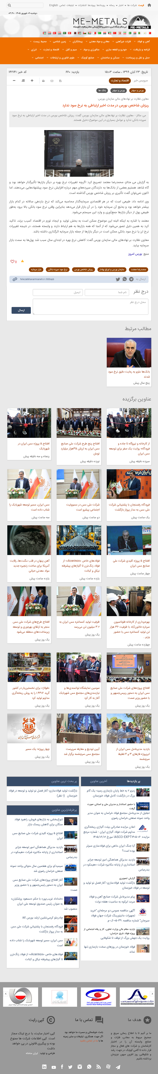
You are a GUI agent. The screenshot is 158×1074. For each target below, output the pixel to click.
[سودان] (89, 32)
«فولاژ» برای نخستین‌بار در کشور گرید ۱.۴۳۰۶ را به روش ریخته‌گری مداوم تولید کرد (31, 693)
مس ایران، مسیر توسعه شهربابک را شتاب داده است (29, 507)
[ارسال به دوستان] (52, 81)
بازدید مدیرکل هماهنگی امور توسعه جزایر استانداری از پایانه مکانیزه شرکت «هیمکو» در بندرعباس (116, 864)
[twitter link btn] (70, 1067)
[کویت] (109, 32)
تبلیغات (70, 5)
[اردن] (79, 32)
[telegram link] (131, 280)
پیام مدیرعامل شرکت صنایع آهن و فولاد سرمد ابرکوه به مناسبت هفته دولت (112, 899)
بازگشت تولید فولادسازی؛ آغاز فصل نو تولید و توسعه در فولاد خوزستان (116, 885)
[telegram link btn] (118, 1067)
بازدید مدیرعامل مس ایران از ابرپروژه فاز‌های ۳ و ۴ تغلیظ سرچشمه (133, 754)
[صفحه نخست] (149, 5)
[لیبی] (99, 32)
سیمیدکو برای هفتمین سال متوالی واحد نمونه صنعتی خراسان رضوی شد (36, 869)
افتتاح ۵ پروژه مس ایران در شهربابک (34, 446)
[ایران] (124, 32)
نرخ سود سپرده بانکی (57, 270)
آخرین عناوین (98, 781)
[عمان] (84, 32)
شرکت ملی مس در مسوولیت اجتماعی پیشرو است (83, 507)
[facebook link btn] (62, 1067)
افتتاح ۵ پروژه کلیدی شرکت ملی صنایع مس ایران (131, 563)
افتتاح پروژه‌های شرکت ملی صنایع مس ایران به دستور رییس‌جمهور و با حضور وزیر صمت (130, 693)
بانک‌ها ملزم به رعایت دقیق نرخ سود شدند (129, 374)
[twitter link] (118, 280)
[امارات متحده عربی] (44, 32)
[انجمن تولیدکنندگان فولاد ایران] (20, 997)
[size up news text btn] (32, 81)
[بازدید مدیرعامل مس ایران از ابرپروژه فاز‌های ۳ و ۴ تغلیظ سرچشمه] (129, 728)
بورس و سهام (137, 91)
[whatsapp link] (125, 280)
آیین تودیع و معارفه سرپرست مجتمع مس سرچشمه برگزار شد (82, 752)
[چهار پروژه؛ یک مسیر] (29, 728)
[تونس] (69, 32)
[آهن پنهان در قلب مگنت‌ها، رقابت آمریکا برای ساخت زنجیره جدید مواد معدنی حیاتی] (29, 540)
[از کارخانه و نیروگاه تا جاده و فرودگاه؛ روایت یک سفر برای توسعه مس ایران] (129, 423)
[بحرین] (149, 32)
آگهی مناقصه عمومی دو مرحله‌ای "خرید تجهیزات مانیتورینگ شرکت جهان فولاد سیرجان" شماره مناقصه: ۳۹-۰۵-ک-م (120, 915)
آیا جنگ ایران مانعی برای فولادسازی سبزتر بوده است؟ (110, 848)
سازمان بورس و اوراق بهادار (112, 270)
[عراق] (104, 32)
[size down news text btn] (14, 81)
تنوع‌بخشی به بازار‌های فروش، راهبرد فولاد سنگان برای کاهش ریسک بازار (38, 822)
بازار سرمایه (36, 270)
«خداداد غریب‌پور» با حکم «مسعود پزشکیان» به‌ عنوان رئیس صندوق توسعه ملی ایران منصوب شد (44, 904)
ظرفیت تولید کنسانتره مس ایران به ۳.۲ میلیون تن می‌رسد (79, 624)
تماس (62, 5)
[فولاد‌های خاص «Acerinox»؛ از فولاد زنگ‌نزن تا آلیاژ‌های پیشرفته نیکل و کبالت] (79, 540)
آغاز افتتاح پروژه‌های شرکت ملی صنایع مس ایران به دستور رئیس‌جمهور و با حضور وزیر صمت (45, 885)
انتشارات (82, 5)
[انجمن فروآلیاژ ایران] (59, 997)
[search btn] (9, 5)
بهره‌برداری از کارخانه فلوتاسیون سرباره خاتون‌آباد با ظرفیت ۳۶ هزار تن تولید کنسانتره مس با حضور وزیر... (130, 629)
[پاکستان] (129, 32)
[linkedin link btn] (44, 1067)
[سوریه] (59, 32)
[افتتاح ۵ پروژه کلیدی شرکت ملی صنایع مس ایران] (129, 540)
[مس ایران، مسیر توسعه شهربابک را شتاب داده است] (29, 484)
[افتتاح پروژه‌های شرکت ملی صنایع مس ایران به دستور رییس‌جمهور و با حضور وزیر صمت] (129, 667)
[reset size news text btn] (23, 81)
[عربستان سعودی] (64, 32)
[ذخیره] (60, 81)
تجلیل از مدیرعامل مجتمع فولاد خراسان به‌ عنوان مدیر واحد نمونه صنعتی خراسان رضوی (119, 816)
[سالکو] (137, 997)
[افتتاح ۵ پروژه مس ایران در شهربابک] (29, 423)
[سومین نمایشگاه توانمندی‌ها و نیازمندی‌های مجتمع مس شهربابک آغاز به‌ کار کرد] (79, 667)
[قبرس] (144, 32)
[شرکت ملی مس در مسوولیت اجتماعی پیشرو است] (79, 484)
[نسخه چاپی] (43, 81)
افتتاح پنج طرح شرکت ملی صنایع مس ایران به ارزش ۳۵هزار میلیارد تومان (80, 448)
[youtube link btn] (54, 1067)
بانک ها (102, 91)
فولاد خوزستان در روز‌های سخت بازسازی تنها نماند (109, 949)
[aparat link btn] (108, 1067)
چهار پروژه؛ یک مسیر (38, 749)
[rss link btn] (99, 1067)
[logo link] (112, 24)
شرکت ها (132, 5)
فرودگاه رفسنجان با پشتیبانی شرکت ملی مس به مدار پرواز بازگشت (129, 507)
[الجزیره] (139, 32)
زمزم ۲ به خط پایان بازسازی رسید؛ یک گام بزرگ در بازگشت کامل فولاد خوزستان (111, 793)
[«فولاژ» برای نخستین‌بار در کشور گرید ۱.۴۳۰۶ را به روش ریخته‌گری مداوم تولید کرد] (29, 667)
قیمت (141, 5)
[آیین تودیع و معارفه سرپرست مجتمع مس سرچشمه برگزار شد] (79, 728)
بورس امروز (135, 254)
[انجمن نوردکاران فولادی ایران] (98, 997)
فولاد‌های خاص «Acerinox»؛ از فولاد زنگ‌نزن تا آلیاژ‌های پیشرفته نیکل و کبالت (81, 565)
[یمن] (49, 32)
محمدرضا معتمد (138, 270)
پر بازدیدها (133, 781)
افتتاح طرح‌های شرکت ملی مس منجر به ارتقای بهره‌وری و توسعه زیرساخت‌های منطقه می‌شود (31, 627)
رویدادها (101, 5)
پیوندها (91, 5)
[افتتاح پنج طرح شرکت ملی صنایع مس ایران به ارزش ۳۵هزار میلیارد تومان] (79, 423)
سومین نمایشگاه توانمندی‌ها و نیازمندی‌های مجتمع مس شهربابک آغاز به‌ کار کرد (79, 693)
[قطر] (74, 32)
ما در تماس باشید (89, 1041)
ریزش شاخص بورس (83, 270)
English (53, 5)
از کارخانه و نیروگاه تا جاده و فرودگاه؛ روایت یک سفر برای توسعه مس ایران (129, 448)
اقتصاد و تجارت (120, 80)
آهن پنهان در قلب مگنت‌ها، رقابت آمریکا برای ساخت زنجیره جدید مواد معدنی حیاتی (30, 565)
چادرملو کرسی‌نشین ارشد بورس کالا (42, 917)
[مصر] (134, 32)
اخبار (121, 5)
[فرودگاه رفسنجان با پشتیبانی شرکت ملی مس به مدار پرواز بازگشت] (129, 484)
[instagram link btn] (80, 1067)
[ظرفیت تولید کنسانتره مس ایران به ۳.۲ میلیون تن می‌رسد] (79, 601)
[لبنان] (119, 32)
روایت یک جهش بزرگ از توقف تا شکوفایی (125, 938)
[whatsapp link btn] (89, 1067)
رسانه (112, 5)
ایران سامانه (32, 1053)
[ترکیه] (54, 32)
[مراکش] (114, 32)
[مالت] (94, 32)
